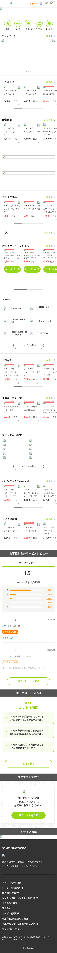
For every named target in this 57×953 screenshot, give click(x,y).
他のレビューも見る (29, 681)
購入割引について (10, 893)
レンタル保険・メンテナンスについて (20, 898)
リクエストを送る (28, 815)
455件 (50, 607)
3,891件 (49, 594)
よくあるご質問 (9, 903)
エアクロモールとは (11, 883)
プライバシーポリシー (13, 929)
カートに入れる (12, 269)
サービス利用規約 (10, 913)
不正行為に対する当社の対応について (20, 924)
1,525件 (49, 599)
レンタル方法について (13, 888)
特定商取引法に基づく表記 (15, 919)
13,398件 (49, 590)
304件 (50, 603)
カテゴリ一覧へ (28, 345)
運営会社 (6, 908)
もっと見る (47, 36)
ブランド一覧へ (28, 466)
